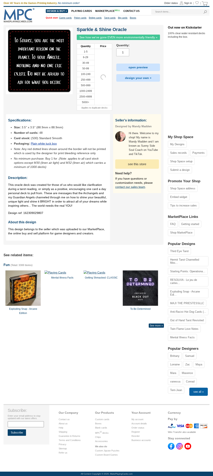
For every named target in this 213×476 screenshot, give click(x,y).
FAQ (173, 224)
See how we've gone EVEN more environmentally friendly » (118, 37)
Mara (173, 373)
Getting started (190, 224)
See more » (156, 325)
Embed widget (178, 197)
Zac (187, 364)
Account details (139, 423)
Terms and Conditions (70, 440)
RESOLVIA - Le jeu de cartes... (183, 281)
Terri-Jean (176, 390)
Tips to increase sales (183, 205)
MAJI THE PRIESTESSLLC (187, 303)
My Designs (177, 144)
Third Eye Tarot (179, 251)
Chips (98, 437)
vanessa (175, 381)
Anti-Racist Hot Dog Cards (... (188, 311)
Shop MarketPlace (181, 232)
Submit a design (180, 169)
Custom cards (102, 419)
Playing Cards (81, 11)
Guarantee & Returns (69, 436)
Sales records (178, 152)
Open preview (138, 67)
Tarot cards (110, 17)
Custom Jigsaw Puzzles (107, 450)
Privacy (62, 444)
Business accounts (141, 440)
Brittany (175, 355)
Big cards (123, 17)
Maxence (187, 373)
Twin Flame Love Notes (184, 328)
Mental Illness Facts (182, 337)
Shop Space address (182, 188)
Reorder (135, 436)
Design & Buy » (57, 11)
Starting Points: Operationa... (187, 271)
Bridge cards (95, 17)
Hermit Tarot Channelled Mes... (184, 261)
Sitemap (63, 448)
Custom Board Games (106, 455)
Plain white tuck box (44, 143)
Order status (137, 427)
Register (135, 432)
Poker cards (80, 17)
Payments (198, 152)
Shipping (63, 432)
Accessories (101, 441)
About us (63, 423)
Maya (199, 364)
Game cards (65, 17)
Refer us (63, 452)
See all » (198, 391)
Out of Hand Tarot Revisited (187, 320)
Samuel (189, 355)
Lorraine (175, 364)
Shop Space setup (181, 161)
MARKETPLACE (107, 11)
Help (61, 427)
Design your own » (138, 78)
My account (137, 419)
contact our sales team (130, 187)
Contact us (64, 419)
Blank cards (101, 427)
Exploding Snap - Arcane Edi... (185, 293)
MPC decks (102, 433)
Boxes (98, 423)
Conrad (190, 381)
